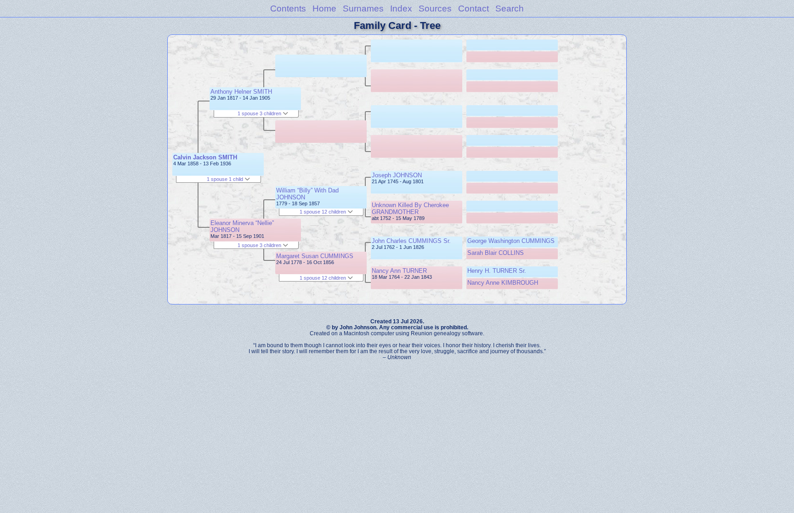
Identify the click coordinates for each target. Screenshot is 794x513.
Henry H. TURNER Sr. (496, 270)
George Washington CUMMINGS (511, 240)
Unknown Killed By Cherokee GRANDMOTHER (410, 208)
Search (509, 8)
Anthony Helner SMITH (241, 91)
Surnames (363, 8)
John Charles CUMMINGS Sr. (411, 240)
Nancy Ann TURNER (399, 270)
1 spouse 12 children (323, 211)
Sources (435, 8)
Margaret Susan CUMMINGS (314, 256)
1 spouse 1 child (225, 179)
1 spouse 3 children (260, 113)
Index (401, 8)
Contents (288, 8)
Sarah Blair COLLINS (495, 252)
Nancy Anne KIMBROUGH (502, 282)
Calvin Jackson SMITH (205, 157)
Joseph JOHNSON (397, 175)
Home (324, 8)
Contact (473, 8)
